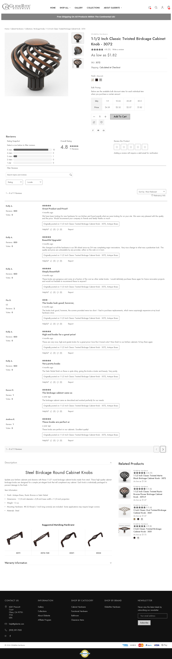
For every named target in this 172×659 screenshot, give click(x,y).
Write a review (118, 49)
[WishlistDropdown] (101, 122)
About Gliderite (44, 615)
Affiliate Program (44, 620)
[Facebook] (93, 130)
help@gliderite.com (16, 624)
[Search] (156, 7)
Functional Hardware (79, 611)
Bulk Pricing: (96, 87)
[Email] (98, 130)
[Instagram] (5, 636)
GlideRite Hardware (99, 34)
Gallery (41, 607)
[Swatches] (134, 519)
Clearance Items (77, 620)
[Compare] (149, 7)
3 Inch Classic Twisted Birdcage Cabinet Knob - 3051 (147, 530)
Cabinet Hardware (78, 607)
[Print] (103, 130)
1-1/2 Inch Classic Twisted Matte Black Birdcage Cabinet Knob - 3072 (150, 477)
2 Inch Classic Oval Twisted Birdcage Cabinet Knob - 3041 (150, 511)
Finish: (97, 76)
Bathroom (75, 615)
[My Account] (162, 7)
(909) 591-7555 (15, 630)
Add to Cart (120, 116)
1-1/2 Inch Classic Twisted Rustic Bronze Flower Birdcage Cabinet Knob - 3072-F (148, 494)
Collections (42, 611)
